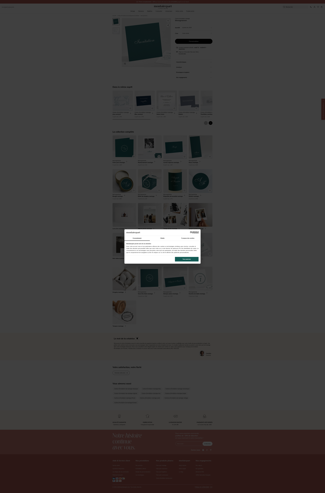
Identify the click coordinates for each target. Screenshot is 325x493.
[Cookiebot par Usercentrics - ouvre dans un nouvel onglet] (191, 232)
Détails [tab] (162, 238)
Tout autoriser (187, 259)
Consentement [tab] (137, 238)
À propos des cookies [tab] (187, 238)
